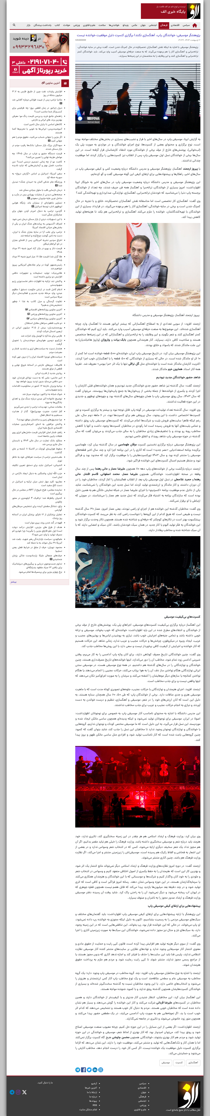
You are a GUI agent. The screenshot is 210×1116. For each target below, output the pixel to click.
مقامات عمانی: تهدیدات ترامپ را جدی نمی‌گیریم (38, 407)
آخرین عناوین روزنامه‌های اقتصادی (45, 310)
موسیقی (166, 1063)
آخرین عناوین (52, 83)
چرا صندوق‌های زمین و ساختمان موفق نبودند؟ (39, 420)
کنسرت (179, 1063)
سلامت (102, 25)
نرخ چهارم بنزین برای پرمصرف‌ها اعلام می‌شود (40, 572)
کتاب (57, 25)
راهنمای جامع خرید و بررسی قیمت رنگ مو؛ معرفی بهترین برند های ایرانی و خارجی (37, 118)
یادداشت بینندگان (42, 25)
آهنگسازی (193, 1063)
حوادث (66, 25)
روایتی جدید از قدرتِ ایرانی (48, 373)
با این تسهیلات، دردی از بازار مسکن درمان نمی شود (37, 219)
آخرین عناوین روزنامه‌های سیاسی (46, 319)
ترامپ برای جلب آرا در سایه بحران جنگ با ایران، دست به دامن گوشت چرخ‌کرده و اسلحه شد (37, 234)
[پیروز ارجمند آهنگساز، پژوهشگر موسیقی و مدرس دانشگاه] (137, 264)
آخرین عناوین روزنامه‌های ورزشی (46, 314)
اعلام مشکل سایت (88, 1110)
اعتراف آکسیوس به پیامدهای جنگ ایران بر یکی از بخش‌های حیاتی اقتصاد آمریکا (37, 226)
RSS (95, 1105)
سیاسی (186, 25)
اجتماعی (153, 25)
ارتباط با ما (92, 1092)
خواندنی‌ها (114, 25)
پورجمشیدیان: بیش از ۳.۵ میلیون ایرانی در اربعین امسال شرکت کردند (37, 329)
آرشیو (94, 1084)
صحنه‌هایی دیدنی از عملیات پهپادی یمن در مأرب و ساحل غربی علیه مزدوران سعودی (37, 196)
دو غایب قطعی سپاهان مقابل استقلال (42, 323)
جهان (143, 25)
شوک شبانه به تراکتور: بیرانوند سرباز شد (42, 394)
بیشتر (13, 582)
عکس (134, 25)
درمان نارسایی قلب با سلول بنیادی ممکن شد (40, 190)
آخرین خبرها (91, 1088)
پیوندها (93, 1101)
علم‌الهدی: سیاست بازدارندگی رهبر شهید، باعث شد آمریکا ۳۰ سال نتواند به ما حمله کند (37, 541)
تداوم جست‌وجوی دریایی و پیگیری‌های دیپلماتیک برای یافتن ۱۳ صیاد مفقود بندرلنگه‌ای (37, 566)
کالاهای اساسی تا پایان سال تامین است (43, 124)
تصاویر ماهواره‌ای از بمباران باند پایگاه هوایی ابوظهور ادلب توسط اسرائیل (37, 205)
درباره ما (93, 1097)
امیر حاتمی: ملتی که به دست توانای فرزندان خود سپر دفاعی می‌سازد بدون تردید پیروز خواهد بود (37, 380)
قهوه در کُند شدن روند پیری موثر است (43, 523)
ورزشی (76, 25)
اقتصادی (175, 25)
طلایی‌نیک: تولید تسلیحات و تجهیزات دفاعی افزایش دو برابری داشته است (37, 275)
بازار (28, 25)
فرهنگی (163, 25)
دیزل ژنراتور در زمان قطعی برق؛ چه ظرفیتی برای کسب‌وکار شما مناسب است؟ (37, 110)
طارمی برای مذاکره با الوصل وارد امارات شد (41, 336)
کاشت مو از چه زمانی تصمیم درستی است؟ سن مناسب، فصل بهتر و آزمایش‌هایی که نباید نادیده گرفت (37, 165)
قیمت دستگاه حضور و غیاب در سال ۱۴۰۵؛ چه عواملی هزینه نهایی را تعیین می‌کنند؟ (37, 155)
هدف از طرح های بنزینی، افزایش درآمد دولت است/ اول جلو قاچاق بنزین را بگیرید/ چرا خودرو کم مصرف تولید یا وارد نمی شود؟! (37, 531)
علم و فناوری (89, 25)
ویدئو (125, 25)
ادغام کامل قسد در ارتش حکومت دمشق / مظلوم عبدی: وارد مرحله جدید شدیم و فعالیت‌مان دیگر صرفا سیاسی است (37, 293)
